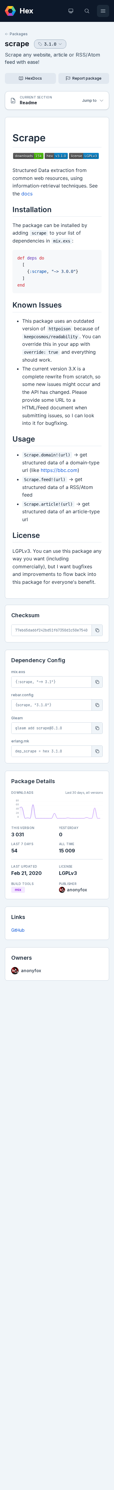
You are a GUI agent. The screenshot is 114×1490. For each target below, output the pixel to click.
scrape (17, 43)
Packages (19, 34)
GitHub (18, 930)
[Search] (87, 11)
